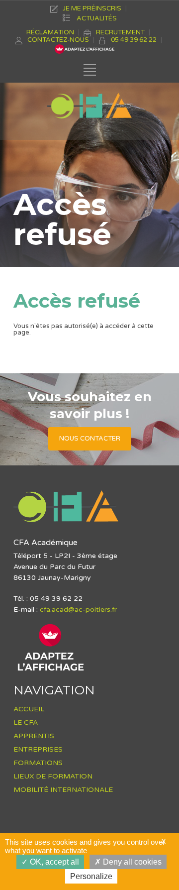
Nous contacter (89, 439)
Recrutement (120, 32)
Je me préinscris (92, 8)
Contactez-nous (58, 40)
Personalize (91, 876)
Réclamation (50, 32)
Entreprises (38, 749)
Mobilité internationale (63, 789)
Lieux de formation (52, 776)
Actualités (97, 18)
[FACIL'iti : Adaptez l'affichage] (50, 670)
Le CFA (25, 722)
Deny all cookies (131, 862)
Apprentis (33, 736)
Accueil (28, 709)
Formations (38, 763)
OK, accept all (53, 862)
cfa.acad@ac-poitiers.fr (78, 609)
